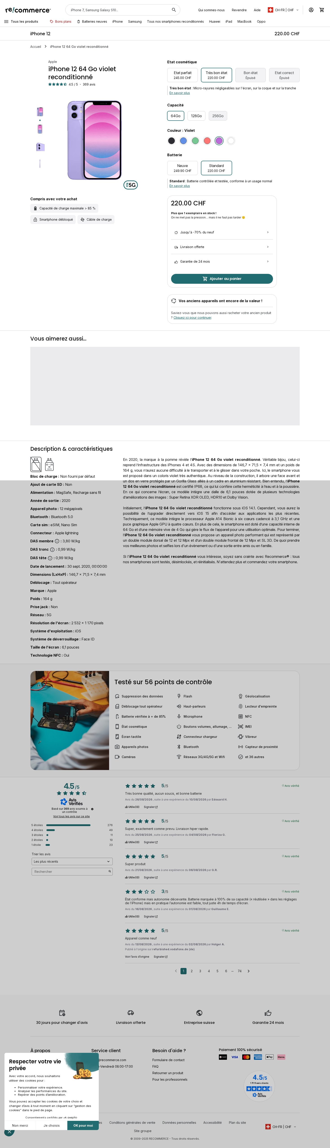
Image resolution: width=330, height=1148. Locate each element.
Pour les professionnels (169, 1079)
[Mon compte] (311, 10)
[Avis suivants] (248, 971)
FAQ (155, 1066)
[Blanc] (231, 140)
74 (240, 971)
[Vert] (195, 140)
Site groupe (143, 1131)
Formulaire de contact (168, 1060)
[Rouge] (207, 140)
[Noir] (171, 140)
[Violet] (219, 140)
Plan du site (237, 1122)
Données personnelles (179, 1122)
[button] (283, 9)
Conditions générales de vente (132, 1122)
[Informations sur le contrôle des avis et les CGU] (92, 809)
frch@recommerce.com (108, 1060)
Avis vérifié (292, 785)
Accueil (35, 46)
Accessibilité (212, 1122)
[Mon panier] (322, 10)
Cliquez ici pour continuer (192, 317)
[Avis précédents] (176, 970)
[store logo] (28, 10)
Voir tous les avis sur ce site (71, 816)
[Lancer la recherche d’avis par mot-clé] (110, 871)
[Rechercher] (174, 9)
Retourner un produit (167, 1073)
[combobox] (116, 9)
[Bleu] (183, 140)
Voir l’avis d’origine (137, 956)
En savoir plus (179, 93)
